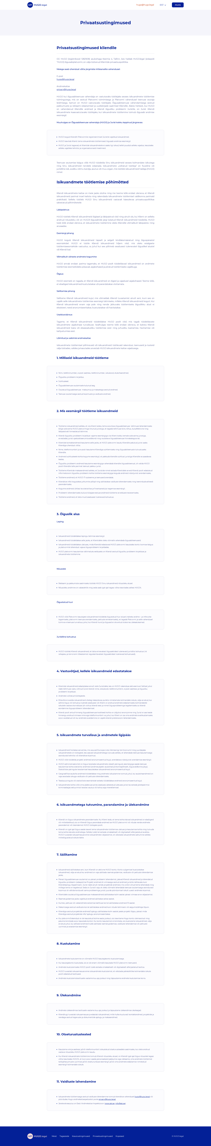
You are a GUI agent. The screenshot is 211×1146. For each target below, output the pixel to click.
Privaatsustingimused (103, 1136)
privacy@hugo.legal (66, 89)
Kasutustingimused (81, 1136)
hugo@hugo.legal (145, 5)
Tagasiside (64, 1136)
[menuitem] (54, 1136)
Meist (54, 1136)
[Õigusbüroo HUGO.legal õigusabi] (37, 5)
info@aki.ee (120, 1103)
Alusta (178, 5)
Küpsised (120, 1136)
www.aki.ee (110, 1103)
